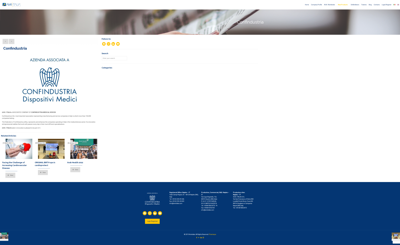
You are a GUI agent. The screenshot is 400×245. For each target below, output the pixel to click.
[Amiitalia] (12, 4)
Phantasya (212, 234)
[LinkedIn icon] (201, 238)
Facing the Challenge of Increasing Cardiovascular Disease (14, 165)
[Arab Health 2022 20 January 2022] (4, 236)
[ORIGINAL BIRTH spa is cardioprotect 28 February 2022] (396, 236)
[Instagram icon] (203, 238)
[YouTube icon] (199, 238)
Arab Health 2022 (75, 162)
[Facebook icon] (197, 238)
